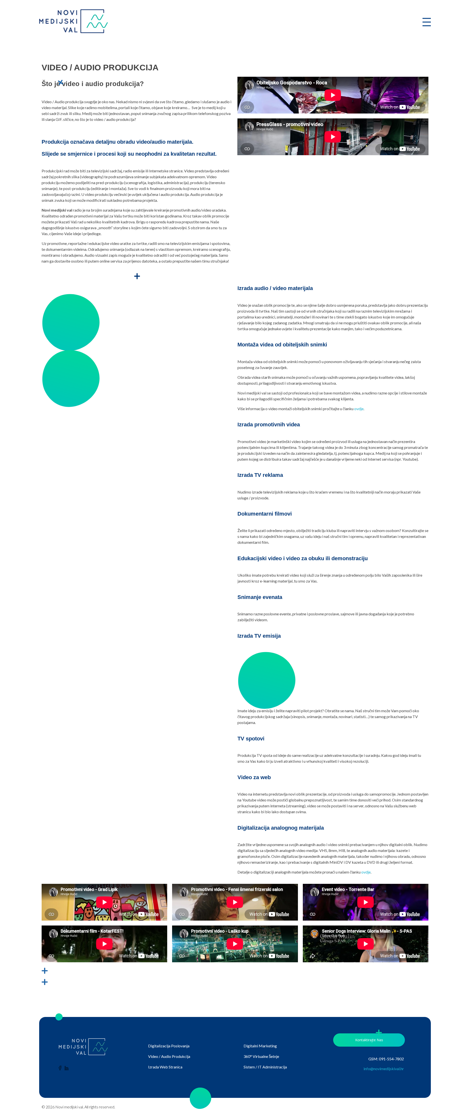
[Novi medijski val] (73, 21)
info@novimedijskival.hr (384, 1068)
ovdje (359, 408)
